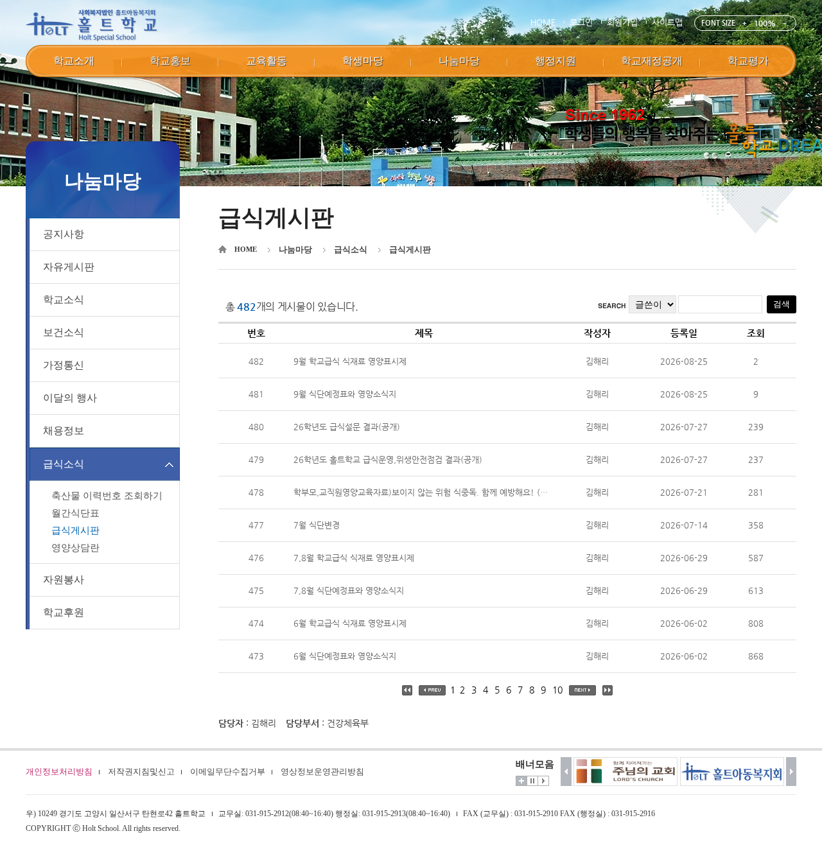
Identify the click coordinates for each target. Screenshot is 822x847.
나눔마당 (295, 249)
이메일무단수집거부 (227, 771)
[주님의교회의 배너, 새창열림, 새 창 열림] (573, 771)
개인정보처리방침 (59, 771)
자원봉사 (63, 579)
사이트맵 (667, 22)
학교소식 (63, 299)
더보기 (521, 781)
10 (557, 690)
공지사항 (63, 234)
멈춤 (532, 781)
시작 (543, 781)
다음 (791, 771)
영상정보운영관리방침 (322, 771)
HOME (542, 22)
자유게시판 (68, 266)
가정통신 (63, 365)
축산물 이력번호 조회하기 (106, 496)
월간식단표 (75, 513)
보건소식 (63, 332)
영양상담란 (75, 548)
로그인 (581, 22)
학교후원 (63, 612)
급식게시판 (75, 530)
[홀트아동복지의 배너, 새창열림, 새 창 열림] (679, 771)
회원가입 (622, 22)
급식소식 (63, 463)
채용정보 (63, 430)
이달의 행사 (70, 397)
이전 (566, 771)
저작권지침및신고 (141, 771)
